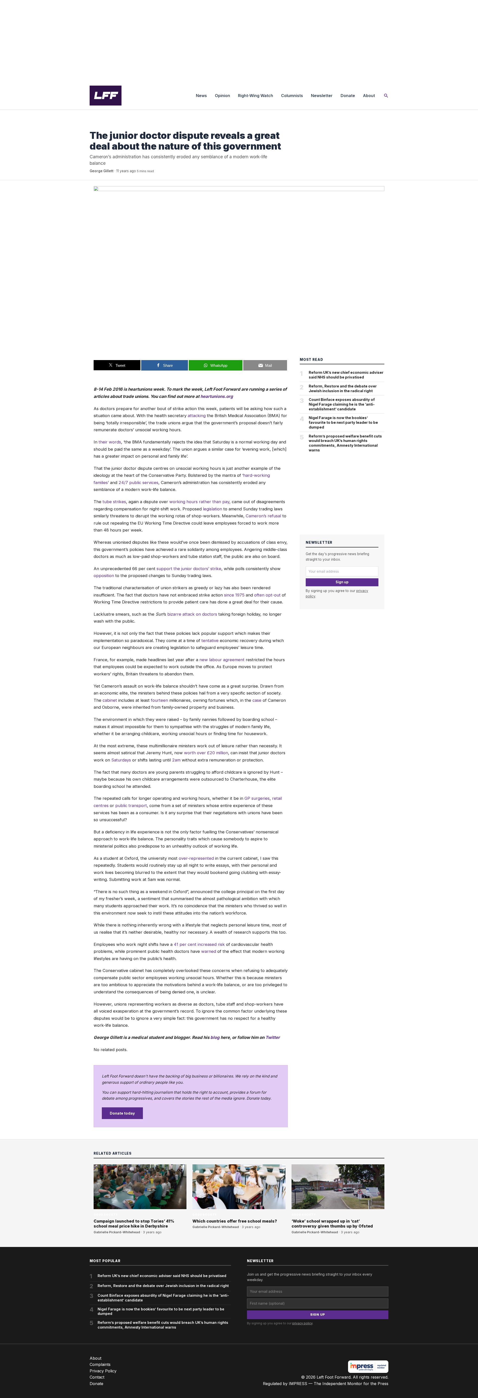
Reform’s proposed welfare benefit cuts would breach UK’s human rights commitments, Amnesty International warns (345, 443)
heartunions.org (216, 396)
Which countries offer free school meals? (234, 1221)
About (369, 95)
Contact (97, 1377)
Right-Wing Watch (255, 95)
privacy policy (302, 1323)
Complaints (100, 1364)
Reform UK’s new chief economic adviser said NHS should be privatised (346, 374)
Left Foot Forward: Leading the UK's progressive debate (105, 96)
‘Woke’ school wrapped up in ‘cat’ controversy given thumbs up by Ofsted (332, 1224)
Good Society (102, 125)
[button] (386, 96)
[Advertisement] (239, 41)
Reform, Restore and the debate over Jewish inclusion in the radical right (343, 388)
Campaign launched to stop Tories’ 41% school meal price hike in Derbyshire (134, 1224)
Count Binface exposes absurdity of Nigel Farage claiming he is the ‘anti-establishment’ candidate (342, 404)
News (201, 95)
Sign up (342, 582)
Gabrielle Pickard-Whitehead (117, 1232)
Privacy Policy (103, 1370)
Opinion (222, 95)
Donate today (122, 1113)
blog (215, 1037)
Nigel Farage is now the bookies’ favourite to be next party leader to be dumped (343, 422)
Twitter (272, 1037)
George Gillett (102, 171)
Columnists (292, 95)
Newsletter (322, 95)
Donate (348, 95)
